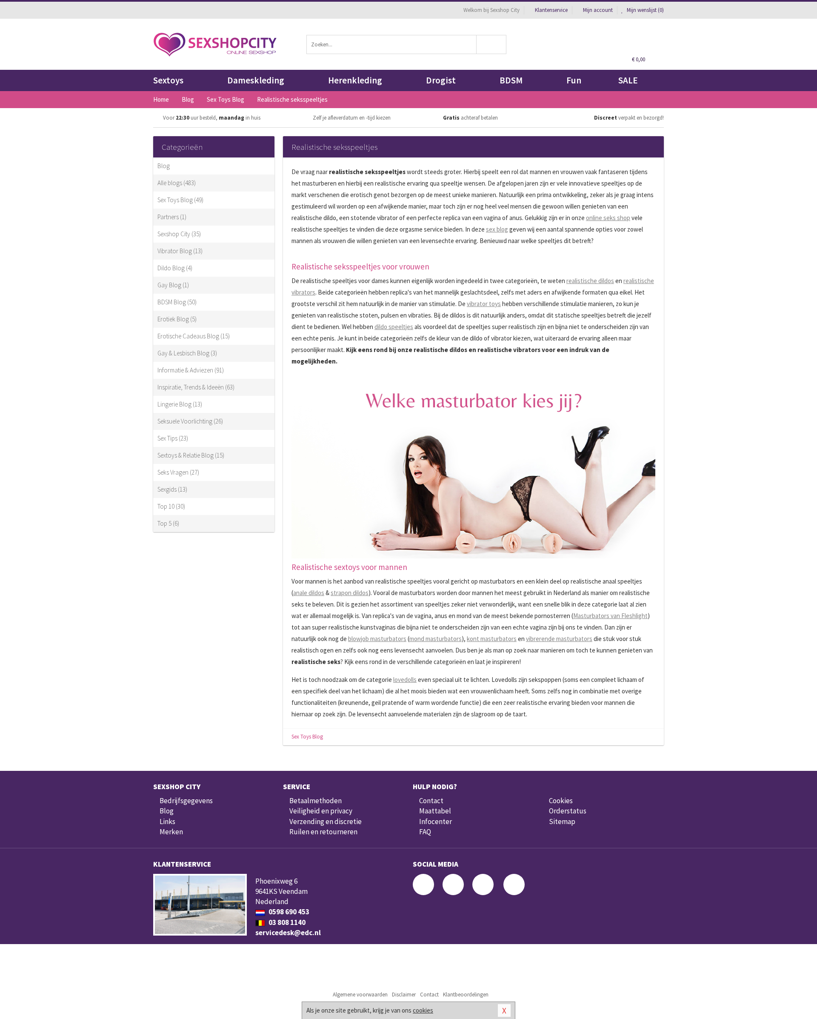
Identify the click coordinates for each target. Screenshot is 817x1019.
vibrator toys (484, 304)
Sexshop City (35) (179, 234)
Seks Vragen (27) (178, 472)
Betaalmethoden (315, 800)
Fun (573, 80)
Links (167, 821)
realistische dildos (590, 281)
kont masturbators (492, 639)
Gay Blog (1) (173, 285)
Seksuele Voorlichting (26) (190, 421)
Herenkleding (355, 80)
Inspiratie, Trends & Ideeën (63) (195, 387)
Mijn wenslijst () (645, 10)
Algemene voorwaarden (360, 994)
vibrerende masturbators (559, 639)
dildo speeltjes (393, 327)
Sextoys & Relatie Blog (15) (190, 455)
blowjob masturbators (377, 639)
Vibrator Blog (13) (180, 251)
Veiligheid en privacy (320, 811)
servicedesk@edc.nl (288, 932)
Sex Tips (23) (172, 438)
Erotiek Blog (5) (177, 319)
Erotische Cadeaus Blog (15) (193, 336)
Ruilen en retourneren (323, 831)
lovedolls (405, 680)
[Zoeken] (492, 44)
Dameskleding (255, 80)
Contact (431, 800)
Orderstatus (567, 811)
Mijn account (598, 10)
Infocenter (435, 821)
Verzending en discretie (325, 821)
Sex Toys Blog (307, 736)
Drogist (441, 80)
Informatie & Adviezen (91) (190, 370)
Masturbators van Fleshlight (610, 616)
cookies (423, 1010)
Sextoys (168, 80)
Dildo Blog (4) (174, 268)
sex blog (497, 229)
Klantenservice (551, 10)
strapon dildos (350, 593)
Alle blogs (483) (176, 183)
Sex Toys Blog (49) (180, 200)
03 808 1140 (286, 922)
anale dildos (308, 593)
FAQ (425, 831)
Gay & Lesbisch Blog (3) (187, 353)
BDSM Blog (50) (177, 302)
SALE (628, 80)
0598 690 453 (288, 911)
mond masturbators (435, 639)
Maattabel (435, 811)
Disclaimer (404, 994)
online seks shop (608, 218)
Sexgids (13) (172, 489)
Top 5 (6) (168, 523)
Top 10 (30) (171, 506)
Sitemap (562, 821)
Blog (163, 166)
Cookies (561, 800)
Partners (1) (171, 217)
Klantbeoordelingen (465, 994)
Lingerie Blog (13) (179, 404)
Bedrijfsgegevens (186, 800)
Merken (171, 831)
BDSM (511, 80)
